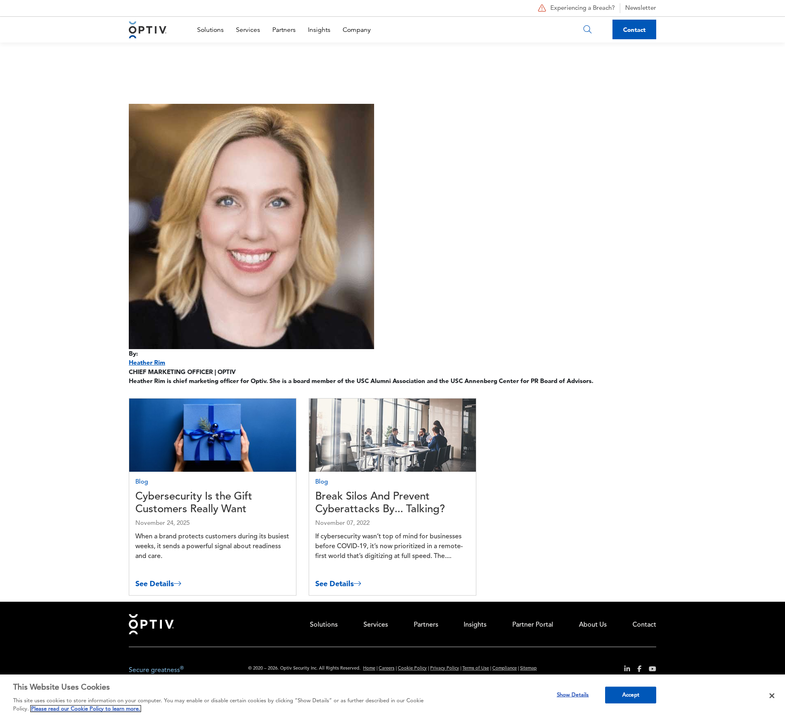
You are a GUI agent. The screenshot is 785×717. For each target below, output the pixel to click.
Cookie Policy (412, 668)
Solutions (210, 30)
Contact (634, 30)
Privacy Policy (444, 668)
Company (357, 30)
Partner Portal (532, 625)
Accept (630, 695)
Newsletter (640, 8)
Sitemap (528, 668)
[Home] (147, 29)
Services (248, 30)
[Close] (772, 696)
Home (369, 668)
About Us (593, 625)
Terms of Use (475, 668)
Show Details (573, 695)
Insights (319, 30)
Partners (284, 30)
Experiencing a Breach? (582, 8)
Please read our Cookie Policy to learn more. (85, 708)
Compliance (504, 668)
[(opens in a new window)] (624, 670)
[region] (392, 695)
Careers (387, 668)
